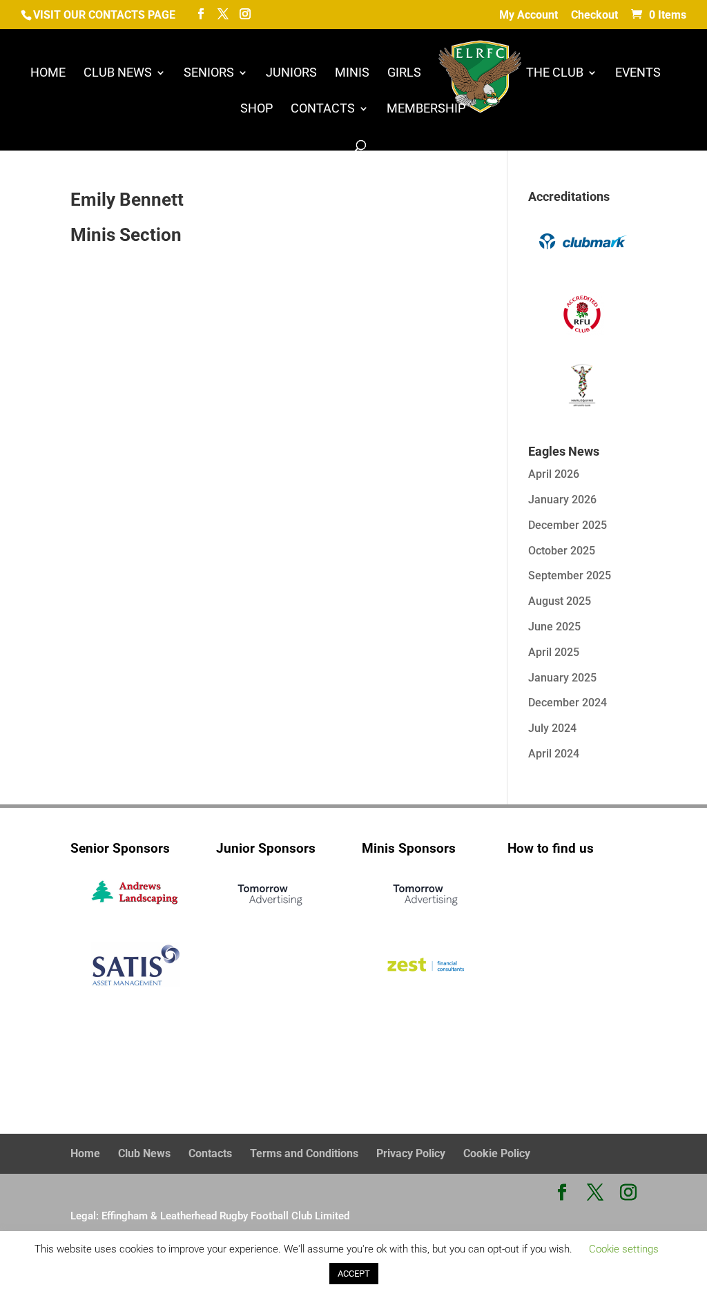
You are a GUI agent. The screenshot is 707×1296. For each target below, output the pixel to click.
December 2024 (567, 702)
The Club (554, 73)
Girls (404, 73)
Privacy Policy (410, 1153)
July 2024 (552, 728)
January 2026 (562, 499)
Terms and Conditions (304, 1153)
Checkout (594, 15)
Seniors (209, 73)
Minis (352, 73)
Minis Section (126, 234)
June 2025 (554, 626)
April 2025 (553, 652)
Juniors (291, 73)
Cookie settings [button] (624, 1249)
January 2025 (562, 677)
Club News (118, 73)
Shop (256, 109)
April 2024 (553, 753)
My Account (528, 15)
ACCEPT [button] (354, 1273)
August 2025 (559, 601)
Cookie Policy (496, 1153)
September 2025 (569, 575)
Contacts (323, 109)
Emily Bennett (127, 199)
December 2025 (567, 525)
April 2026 (553, 474)
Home (48, 73)
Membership (426, 109)
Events (638, 73)
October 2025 (561, 550)
